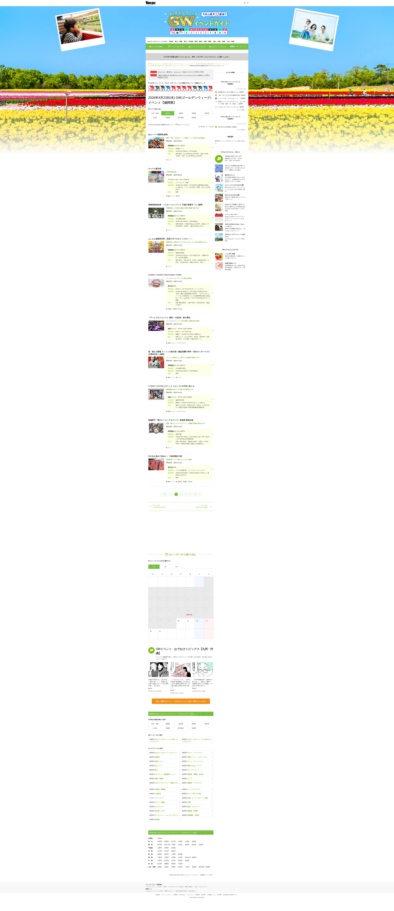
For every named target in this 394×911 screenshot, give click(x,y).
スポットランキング (218, 46)
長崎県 (194, 113)
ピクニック (177, 72)
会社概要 (219, 894)
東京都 (159, 845)
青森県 (166, 841)
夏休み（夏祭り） (189, 886)
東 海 (150, 854)
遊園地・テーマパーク (238, 46)
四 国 (150, 864)
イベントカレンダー (177, 46)
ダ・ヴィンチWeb (159, 891)
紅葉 (196, 886)
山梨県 (159, 848)
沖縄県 (194, 118)
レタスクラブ (150, 891)
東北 (176, 41)
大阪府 (159, 857)
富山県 (166, 851)
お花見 (165, 886)
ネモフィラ (161, 72)
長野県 (166, 848)
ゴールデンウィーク (173, 886)
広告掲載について (211, 894)
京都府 (166, 857)
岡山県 (166, 860)
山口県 (173, 860)
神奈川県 (167, 845)
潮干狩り (169, 72)
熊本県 (207, 113)
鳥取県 (180, 860)
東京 (185, 41)
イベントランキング (198, 46)
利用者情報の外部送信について (230, 894)
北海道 (171, 41)
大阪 (214, 41)
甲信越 (191, 41)
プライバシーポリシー (167, 894)
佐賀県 (181, 113)
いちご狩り (159, 886)
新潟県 (173, 848)
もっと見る (241, 109)
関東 (180, 41)
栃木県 (194, 845)
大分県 (155, 118)
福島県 (194, 841)
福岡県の (163, 753)
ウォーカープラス (151, 886)
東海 (196, 41)
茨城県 (201, 845)
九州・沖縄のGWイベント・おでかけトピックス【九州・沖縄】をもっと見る (181, 701)
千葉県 (173, 845)
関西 (209, 41)
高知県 (180, 864)
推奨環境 (176, 894)
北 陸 (150, 851)
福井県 (173, 851)
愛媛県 (166, 864)
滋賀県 (194, 857)
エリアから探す (157, 46)
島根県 (187, 860)
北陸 (205, 41)
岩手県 (173, 841)
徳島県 (173, 864)
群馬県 (187, 845)
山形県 (187, 841)
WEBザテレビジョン (169, 891)
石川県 (159, 851)
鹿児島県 (181, 118)
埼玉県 (180, 845)
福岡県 (168, 724)
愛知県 (159, 854)
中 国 (150, 860)
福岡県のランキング (164, 740)
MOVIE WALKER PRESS (181, 891)
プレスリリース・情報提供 (193, 894)
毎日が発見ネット (192, 891)
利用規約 (158, 894)
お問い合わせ (182, 894)
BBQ (184, 72)
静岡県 (180, 854)
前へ (165, 494)
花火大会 (181, 886)
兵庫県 (173, 857)
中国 (219, 41)
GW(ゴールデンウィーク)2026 (157, 41)
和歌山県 (188, 857)
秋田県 (180, 841)
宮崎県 (168, 118)
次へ (196, 494)
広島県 (159, 860)
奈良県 (180, 857)
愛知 (200, 41)
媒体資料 (203, 894)
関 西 (150, 857)
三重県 (173, 854)
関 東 (150, 845)
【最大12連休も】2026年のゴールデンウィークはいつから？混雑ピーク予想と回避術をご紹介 (184, 76)
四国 (223, 41)
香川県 (159, 864)
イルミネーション (203, 886)
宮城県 (159, 841)
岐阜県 (166, 854)
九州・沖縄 (230, 41)
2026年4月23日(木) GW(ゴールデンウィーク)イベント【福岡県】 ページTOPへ (191, 875)
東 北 (150, 841)
